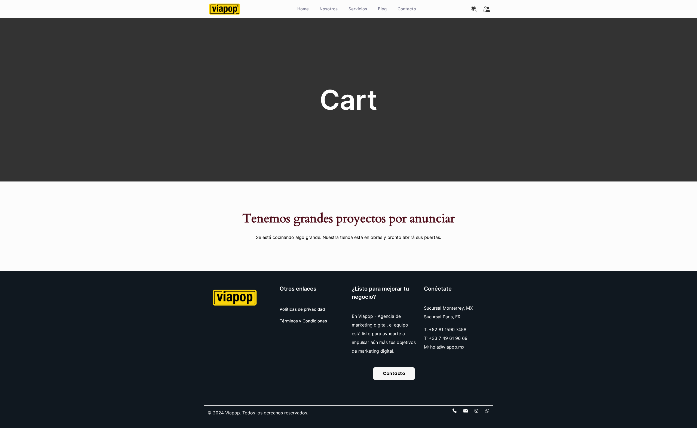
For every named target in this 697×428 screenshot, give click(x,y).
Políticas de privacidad (302, 309)
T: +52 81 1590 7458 (445, 329)
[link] (234, 298)
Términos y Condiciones (303, 321)
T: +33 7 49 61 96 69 (445, 338)
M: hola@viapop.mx (444, 347)
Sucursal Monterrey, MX (448, 308)
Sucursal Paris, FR (442, 316)
